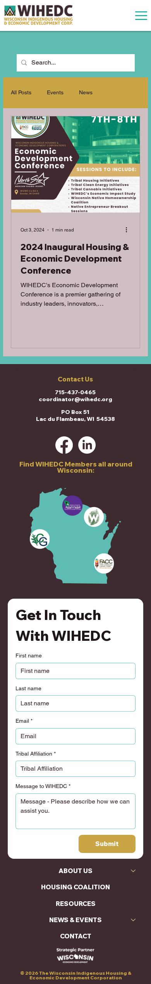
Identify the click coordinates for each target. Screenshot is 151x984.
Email (24, 721)
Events (55, 92)
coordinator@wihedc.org (75, 399)
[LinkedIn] (87, 445)
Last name (28, 688)
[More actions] (129, 230)
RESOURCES (76, 903)
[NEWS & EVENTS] (133, 920)
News (86, 92)
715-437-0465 (75, 392)
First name (28, 655)
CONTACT (75, 936)
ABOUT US (75, 871)
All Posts (21, 92)
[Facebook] (64, 445)
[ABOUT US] (133, 871)
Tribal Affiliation (35, 754)
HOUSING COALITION (75, 887)
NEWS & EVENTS (75, 920)
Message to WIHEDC (42, 786)
